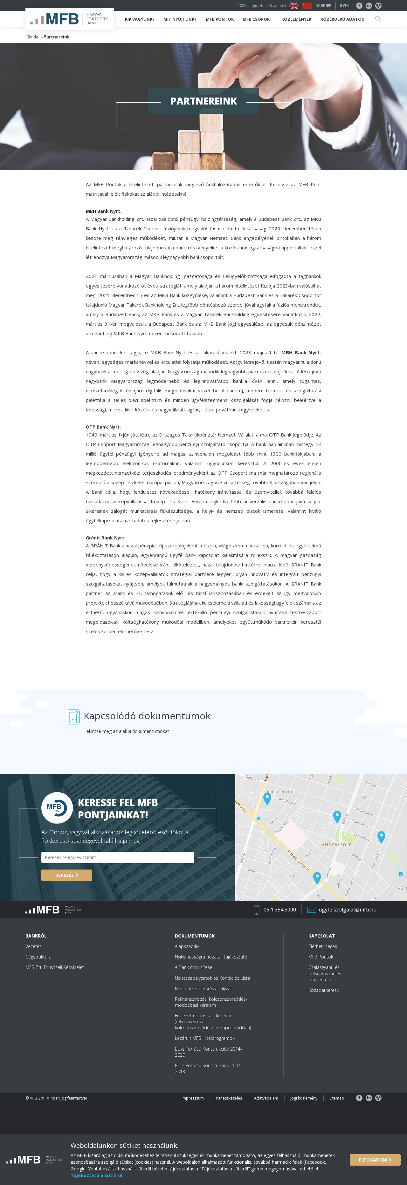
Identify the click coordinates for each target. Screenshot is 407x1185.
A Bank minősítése (193, 967)
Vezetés (33, 946)
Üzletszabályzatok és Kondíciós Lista (212, 978)
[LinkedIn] (369, 6)
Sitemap (336, 1098)
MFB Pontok (320, 957)
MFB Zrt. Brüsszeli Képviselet (54, 967)
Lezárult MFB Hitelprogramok (205, 1038)
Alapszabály (187, 946)
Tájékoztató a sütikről (96, 1175)
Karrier (323, 5)
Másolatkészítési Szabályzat (203, 988)
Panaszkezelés (229, 1098)
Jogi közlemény (303, 1098)
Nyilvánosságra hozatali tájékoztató (211, 957)
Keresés (64, 875)
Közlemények (296, 19)
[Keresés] (378, 19)
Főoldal (32, 37)
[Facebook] (359, 6)
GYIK (344, 5)
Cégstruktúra (38, 957)
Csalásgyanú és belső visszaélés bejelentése (324, 973)
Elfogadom (373, 1160)
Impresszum (193, 1098)
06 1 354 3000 (280, 909)
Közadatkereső (323, 990)
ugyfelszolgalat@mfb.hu (347, 909)
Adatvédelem (266, 1098)
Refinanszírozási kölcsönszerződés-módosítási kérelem (211, 1002)
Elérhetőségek (322, 946)
